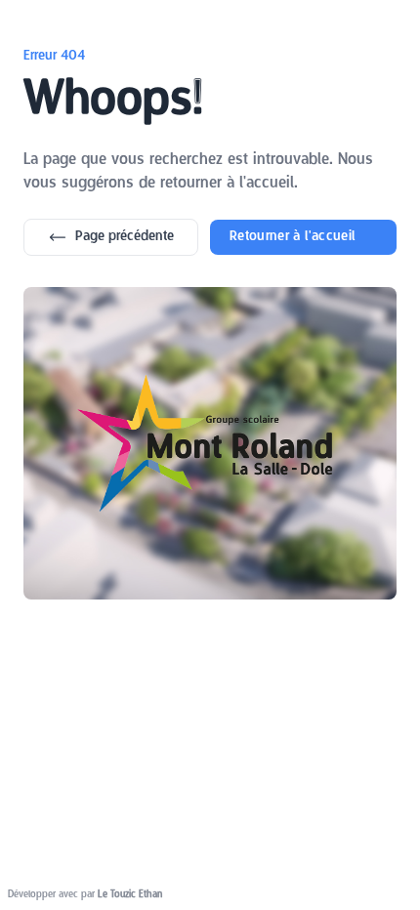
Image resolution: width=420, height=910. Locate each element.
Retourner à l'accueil (292, 236)
